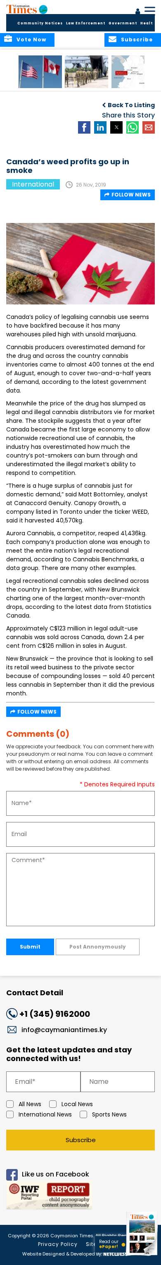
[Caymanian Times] (26, 9)
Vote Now (31, 39)
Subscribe (81, 1140)
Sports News (109, 1114)
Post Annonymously (97, 946)
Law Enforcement (85, 23)
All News (30, 1104)
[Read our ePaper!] (142, 1255)
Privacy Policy (58, 1244)
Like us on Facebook (55, 1174)
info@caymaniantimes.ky (64, 1030)
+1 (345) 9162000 (54, 1014)
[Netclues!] (114, 1253)
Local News (77, 1104)
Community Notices (40, 23)
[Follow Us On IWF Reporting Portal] (80, 1196)
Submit (30, 946)
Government (123, 23)
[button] (40, 71)
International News (45, 1114)
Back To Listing (131, 105)
